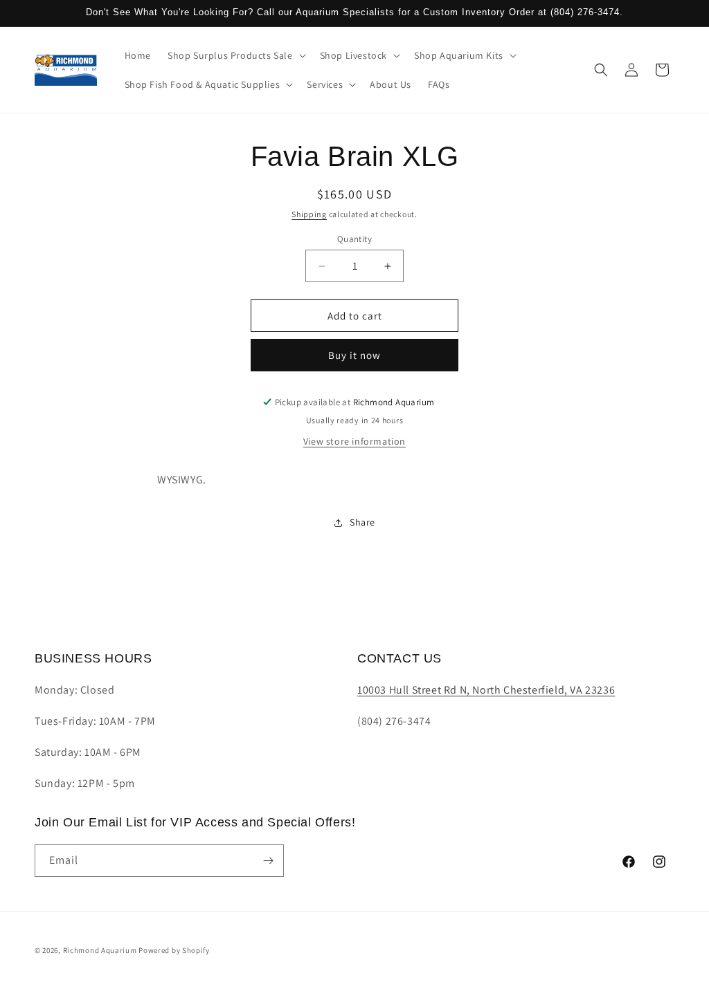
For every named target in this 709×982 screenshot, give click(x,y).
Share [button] (362, 522)
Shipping (309, 214)
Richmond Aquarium (100, 950)
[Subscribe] (268, 860)
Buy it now (354, 355)
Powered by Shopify (174, 950)
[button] (235, 55)
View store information (354, 441)
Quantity (354, 239)
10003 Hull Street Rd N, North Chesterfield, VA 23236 (486, 690)
